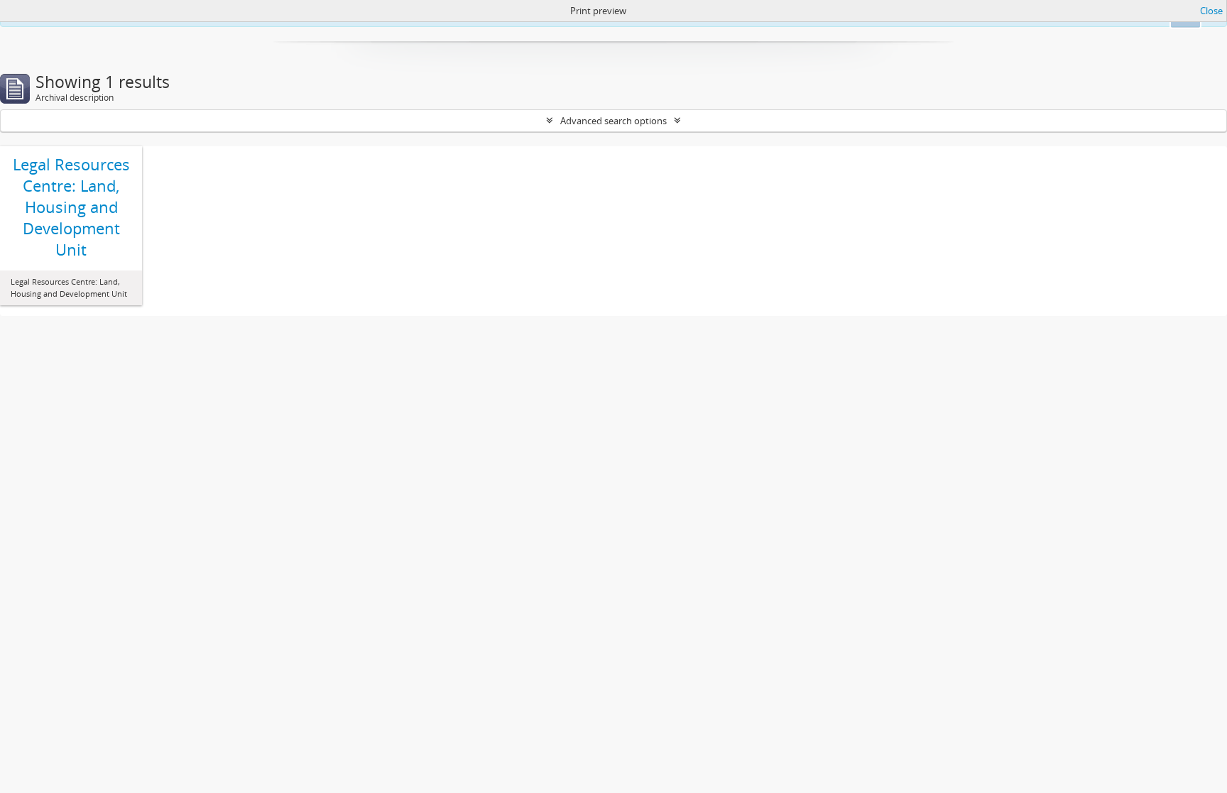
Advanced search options (613, 120)
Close (1211, 10)
